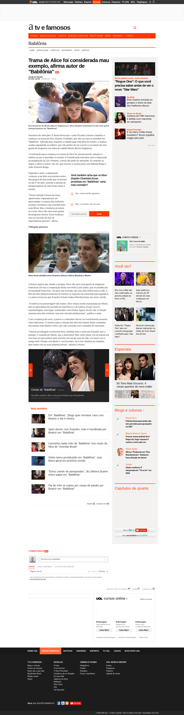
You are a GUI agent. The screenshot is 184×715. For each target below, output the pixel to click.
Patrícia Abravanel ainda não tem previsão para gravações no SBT (139, 424)
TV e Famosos (52, 27)
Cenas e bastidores (87, 674)
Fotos (77, 50)
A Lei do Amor (59, 668)
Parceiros (117, 36)
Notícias (79, 2)
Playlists (109, 671)
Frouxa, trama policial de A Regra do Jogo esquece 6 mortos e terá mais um (138, 439)
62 (58, 72)
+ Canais (129, 36)
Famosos (116, 2)
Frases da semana (34, 668)
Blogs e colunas (48, 36)
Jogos (117, 651)
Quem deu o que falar (78, 36)
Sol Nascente (59, 690)
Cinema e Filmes (88, 662)
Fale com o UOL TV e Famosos (117, 589)
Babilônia (37, 43)
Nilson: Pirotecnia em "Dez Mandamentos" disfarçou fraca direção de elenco (138, 455)
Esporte (88, 2)
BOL (133, 2)
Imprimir (89, 504)
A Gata (56, 666)
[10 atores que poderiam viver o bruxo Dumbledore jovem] (143, 397)
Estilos (109, 666)
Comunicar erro (101, 504)
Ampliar (100, 352)
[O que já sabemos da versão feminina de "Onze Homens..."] (127, 397)
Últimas (33, 36)
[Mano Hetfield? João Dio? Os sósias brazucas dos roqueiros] (151, 397)
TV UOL (125, 2)
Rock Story (58, 684)
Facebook (59, 703)
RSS (67, 703)
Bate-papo (68, 2)
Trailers (83, 668)
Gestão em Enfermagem (127, 637)
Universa (106, 2)
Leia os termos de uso (38, 579)
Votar (99, 214)
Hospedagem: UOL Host (150, 713)
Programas (110, 668)
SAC (58, 2)
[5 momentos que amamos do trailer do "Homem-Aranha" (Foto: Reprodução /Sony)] (119, 397)
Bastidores (67, 50)
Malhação (57, 682)
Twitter (63, 703)
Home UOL (32, 651)
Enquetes (83, 671)
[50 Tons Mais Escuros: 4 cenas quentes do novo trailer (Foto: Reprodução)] (135, 397)
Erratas (135, 589)
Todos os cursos (146, 599)
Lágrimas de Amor (61, 679)
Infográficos (84, 666)
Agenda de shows (113, 674)
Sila (55, 687)
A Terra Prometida (61, 671)
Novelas (62, 36)
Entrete (96, 2)
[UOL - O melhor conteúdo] (32, 3)
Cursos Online (130, 237)
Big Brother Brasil (34, 674)
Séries (108, 36)
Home (32, 50)
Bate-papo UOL (132, 651)
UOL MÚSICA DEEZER (116, 662)
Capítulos (55, 50)
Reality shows (96, 36)
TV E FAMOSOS (34, 662)
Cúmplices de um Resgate (64, 674)
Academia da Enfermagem (106, 637)
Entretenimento (50, 651)
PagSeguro (142, 2)
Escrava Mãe (59, 676)
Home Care (143, 637)
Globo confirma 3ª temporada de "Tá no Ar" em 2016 (138, 470)
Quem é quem (42, 50)
